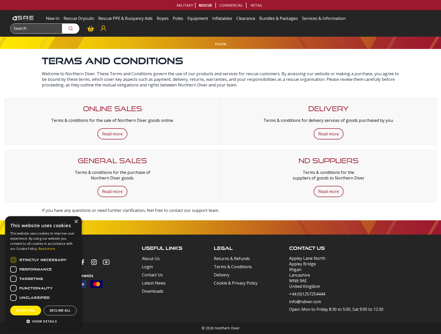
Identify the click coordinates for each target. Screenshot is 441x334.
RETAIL (257, 5)
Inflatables (222, 18)
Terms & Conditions (233, 266)
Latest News (154, 283)
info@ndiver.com (305, 301)
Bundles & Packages (278, 18)
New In (52, 18)
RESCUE (205, 5)
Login (147, 266)
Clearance (245, 18)
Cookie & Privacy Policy (236, 283)
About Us (151, 258)
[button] (43, 321)
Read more (112, 134)
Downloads (152, 291)
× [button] (76, 222)
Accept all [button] (25, 310)
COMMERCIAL (231, 5)
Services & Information (324, 18)
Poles (178, 18)
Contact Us (152, 275)
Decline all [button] (60, 310)
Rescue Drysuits (79, 18)
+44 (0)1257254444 (307, 294)
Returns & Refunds (232, 258)
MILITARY (185, 5)
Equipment (197, 18)
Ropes (163, 18)
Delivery (221, 275)
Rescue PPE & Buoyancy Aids (125, 18)
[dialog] (43, 272)
